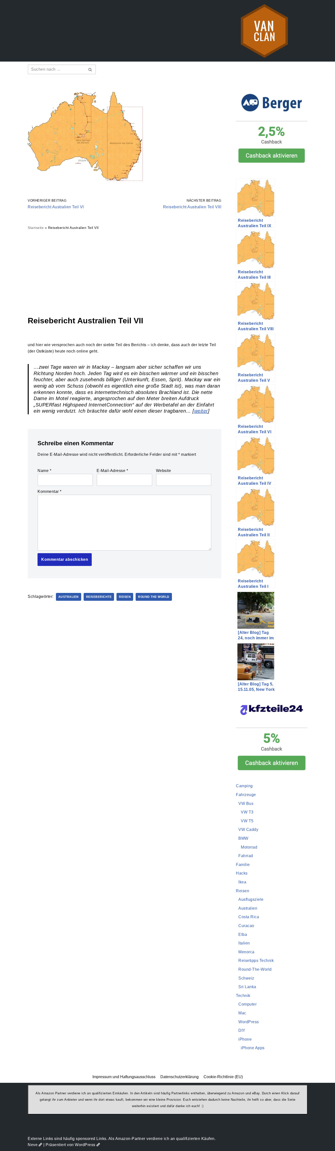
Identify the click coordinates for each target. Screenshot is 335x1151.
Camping (244, 786)
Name (44, 471)
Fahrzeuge (246, 795)
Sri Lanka (247, 987)
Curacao (246, 926)
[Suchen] (90, 69)
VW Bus (245, 803)
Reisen (125, 597)
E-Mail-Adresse (112, 471)
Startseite (36, 228)
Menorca (246, 952)
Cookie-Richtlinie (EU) (223, 1077)
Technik (243, 996)
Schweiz (246, 978)
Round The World (153, 597)
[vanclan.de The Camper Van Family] (264, 30)
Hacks (242, 873)
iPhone (245, 1039)
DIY (241, 1030)
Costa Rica (248, 917)
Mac (242, 1013)
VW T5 (247, 821)
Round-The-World (255, 969)
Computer (247, 1004)
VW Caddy (248, 829)
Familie (243, 865)
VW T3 (247, 812)
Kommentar (50, 491)
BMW (243, 838)
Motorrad (249, 847)
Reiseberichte (99, 597)
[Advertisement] (124, 272)
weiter (201, 411)
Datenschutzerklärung (179, 1077)
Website (163, 471)
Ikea (242, 882)
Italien (244, 943)
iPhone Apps (253, 1048)
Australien (68, 597)
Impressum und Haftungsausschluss (123, 1077)
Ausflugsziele (251, 899)
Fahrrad (245, 856)
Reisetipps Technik (256, 960)
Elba (242, 934)
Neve (33, 1145)
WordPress (248, 1022)
